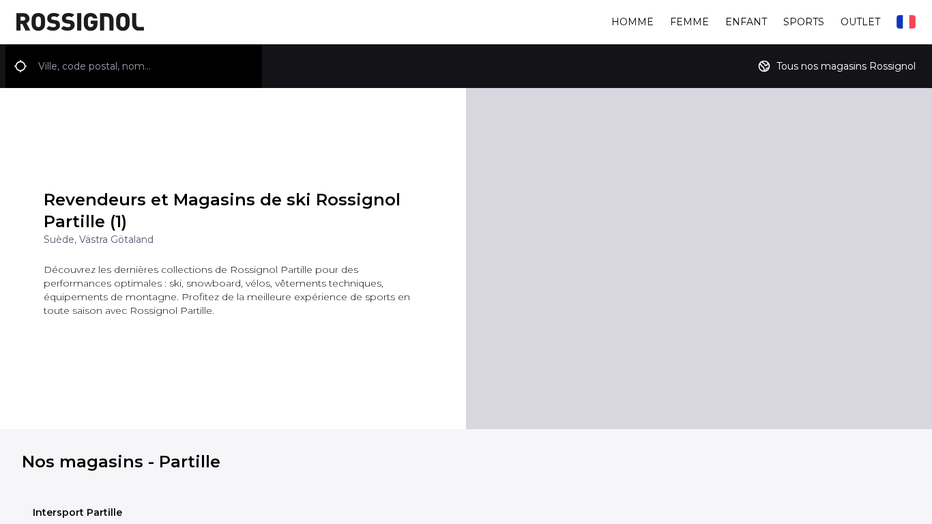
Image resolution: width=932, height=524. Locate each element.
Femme (689, 22)
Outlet (860, 22)
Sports (803, 22)
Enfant (746, 22)
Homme (632, 22)
